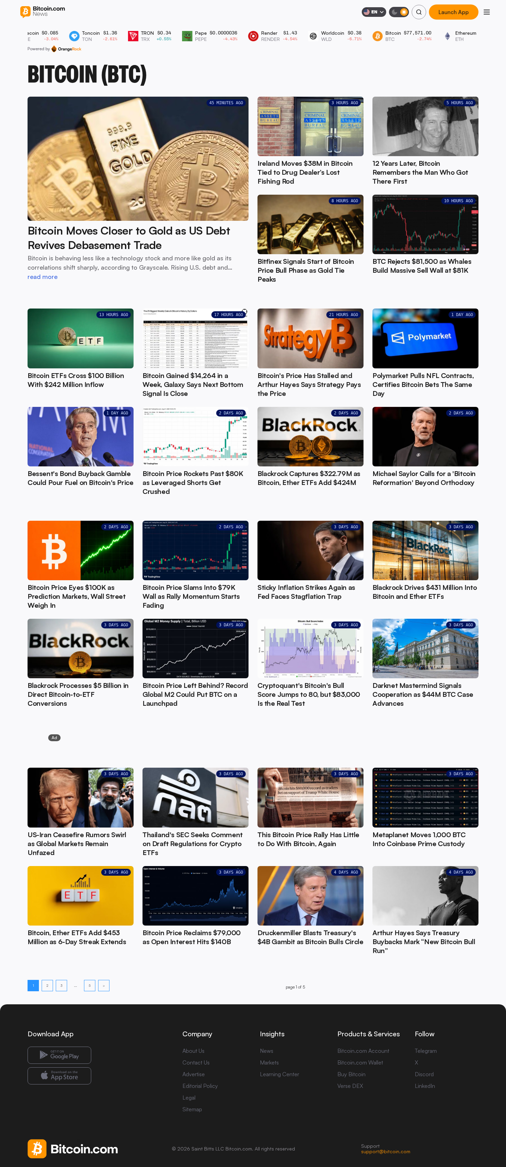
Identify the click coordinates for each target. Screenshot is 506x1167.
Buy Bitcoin (351, 1074)
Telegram (426, 1050)
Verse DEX (350, 1085)
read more (42, 276)
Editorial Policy (200, 1085)
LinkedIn (425, 1085)
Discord (424, 1074)
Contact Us (196, 1062)
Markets (269, 1062)
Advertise (193, 1074)
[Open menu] (486, 12)
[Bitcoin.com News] (42, 12)
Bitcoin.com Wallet (360, 1062)
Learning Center (279, 1074)
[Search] (419, 12)
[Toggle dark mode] (399, 12)
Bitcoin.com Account (363, 1050)
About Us (193, 1050)
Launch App (453, 12)
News (266, 1050)
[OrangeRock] (66, 48)
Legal (189, 1097)
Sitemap (192, 1109)
